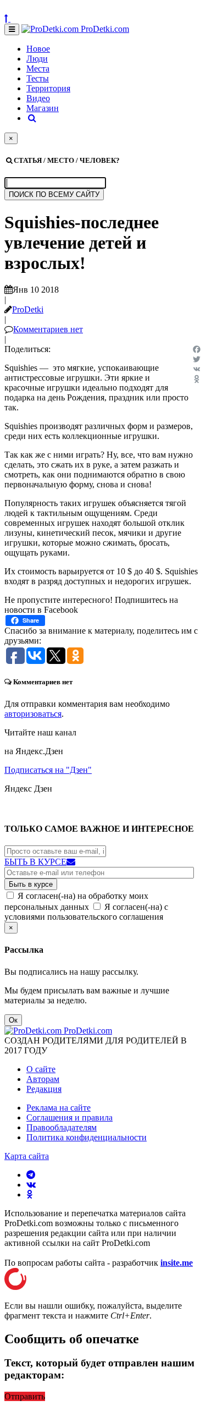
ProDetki (27, 309)
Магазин (42, 108)
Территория (48, 88)
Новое (38, 48)
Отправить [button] (24, 1396)
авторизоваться (33, 713)
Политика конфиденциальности (86, 1137)
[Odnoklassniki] (197, 379)
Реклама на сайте (58, 1107)
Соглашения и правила (69, 1117)
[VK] (197, 369)
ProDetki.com (104, 29)
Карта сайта (26, 1156)
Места (37, 68)
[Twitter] (197, 359)
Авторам (42, 1079)
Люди (37, 58)
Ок (13, 1020)
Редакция (44, 1089)
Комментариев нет (48, 329)
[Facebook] (197, 349)
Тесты (37, 78)
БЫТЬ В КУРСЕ (35, 861)
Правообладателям (61, 1127)
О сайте (40, 1069)
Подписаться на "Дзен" (48, 770)
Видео (38, 98)
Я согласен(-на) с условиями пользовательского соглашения (86, 911)
